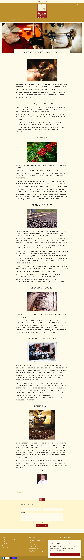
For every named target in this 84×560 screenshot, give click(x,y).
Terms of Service (60, 537)
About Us (56, 19)
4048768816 (31, 542)
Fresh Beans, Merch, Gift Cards (25, 19)
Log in (74, 4)
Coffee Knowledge (63, 19)
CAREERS (71, 19)
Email (44, 506)
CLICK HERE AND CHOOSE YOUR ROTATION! (64, 554)
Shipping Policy (67, 537)
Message (23, 512)
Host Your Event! (48, 19)
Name (22, 506)
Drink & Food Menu (38, 19)
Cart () (78, 4)
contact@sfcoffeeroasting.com (36, 540)
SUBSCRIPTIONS (14, 19)
